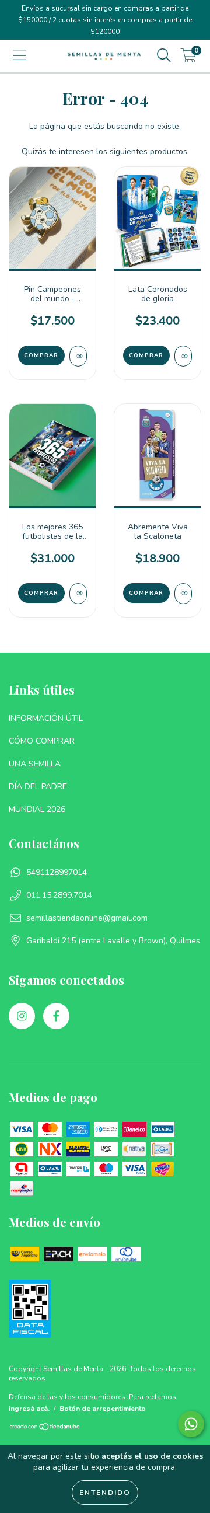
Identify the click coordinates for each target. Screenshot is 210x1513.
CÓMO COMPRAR (42, 741)
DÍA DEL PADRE (38, 786)
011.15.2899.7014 (59, 895)
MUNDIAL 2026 (37, 809)
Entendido (105, 1492)
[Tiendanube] (45, 1428)
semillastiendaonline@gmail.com (87, 917)
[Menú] (19, 56)
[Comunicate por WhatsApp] (191, 1424)
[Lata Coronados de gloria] (183, 356)
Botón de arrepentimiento (103, 1408)
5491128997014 (56, 872)
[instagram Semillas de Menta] (22, 1016)
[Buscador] (164, 56)
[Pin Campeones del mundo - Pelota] (78, 356)
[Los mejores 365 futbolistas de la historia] (78, 593)
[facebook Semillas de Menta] (56, 1016)
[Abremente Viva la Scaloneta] (183, 593)
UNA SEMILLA (35, 763)
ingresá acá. (29, 1408)
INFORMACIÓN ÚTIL (46, 718)
